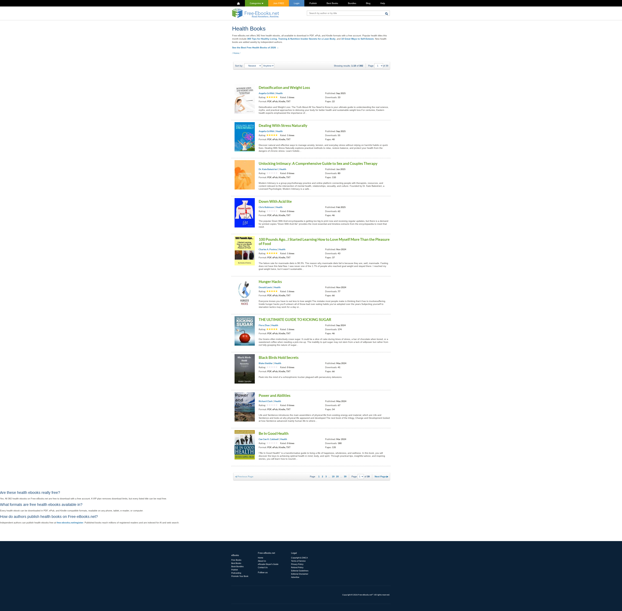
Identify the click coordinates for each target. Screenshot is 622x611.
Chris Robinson (266, 207)
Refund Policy (297, 567)
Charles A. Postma (268, 249)
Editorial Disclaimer (299, 574)
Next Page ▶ (381, 476)
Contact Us (263, 567)
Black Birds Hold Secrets (279, 357)
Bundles (352, 3)
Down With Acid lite (275, 201)
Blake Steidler (266, 363)
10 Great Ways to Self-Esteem (357, 38)
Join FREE (278, 3)
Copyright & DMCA (299, 558)
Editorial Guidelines (299, 571)
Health (279, 93)
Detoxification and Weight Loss (284, 87)
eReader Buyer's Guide (268, 564)
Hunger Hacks (270, 281)
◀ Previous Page (244, 476)
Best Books (332, 3)
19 (333, 476)
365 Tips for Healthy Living (262, 38)
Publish (313, 3)
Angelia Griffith (266, 93)
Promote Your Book (239, 576)
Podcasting (236, 573)
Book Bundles (237, 566)
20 (337, 476)
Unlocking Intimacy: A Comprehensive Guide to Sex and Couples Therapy (318, 163)
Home (236, 53)
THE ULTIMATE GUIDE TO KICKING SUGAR (295, 319)
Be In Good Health (273, 433)
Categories (256, 3)
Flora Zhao (264, 325)
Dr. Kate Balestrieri (268, 169)
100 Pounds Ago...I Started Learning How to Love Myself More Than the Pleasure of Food (324, 241)
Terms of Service (298, 561)
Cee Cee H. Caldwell (269, 439)
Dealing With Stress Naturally (283, 125)
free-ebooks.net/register (70, 522)
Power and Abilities (274, 395)
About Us (262, 561)
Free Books (236, 560)
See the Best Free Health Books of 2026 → (255, 47)
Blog (368, 3)
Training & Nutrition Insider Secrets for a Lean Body (306, 38)
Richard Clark (266, 401)
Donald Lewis (265, 287)
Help (382, 3)
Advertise (295, 577)
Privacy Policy (297, 564)
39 (345, 476)
